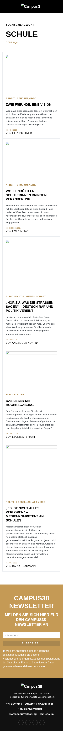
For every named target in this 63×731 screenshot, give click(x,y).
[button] (7, 6)
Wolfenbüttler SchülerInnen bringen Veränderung (26, 195)
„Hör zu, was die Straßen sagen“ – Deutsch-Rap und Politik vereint (29, 306)
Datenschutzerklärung (23, 714)
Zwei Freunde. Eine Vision (28, 104)
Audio (33, 185)
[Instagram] (28, 722)
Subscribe (30, 643)
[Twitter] (35, 722)
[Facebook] (21, 722)
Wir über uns (14, 703)
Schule (11, 394)
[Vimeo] (42, 722)
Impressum (47, 714)
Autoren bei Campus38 (39, 703)
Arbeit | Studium (17, 98)
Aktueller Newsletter (30, 709)
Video (32, 98)
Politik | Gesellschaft (30, 296)
